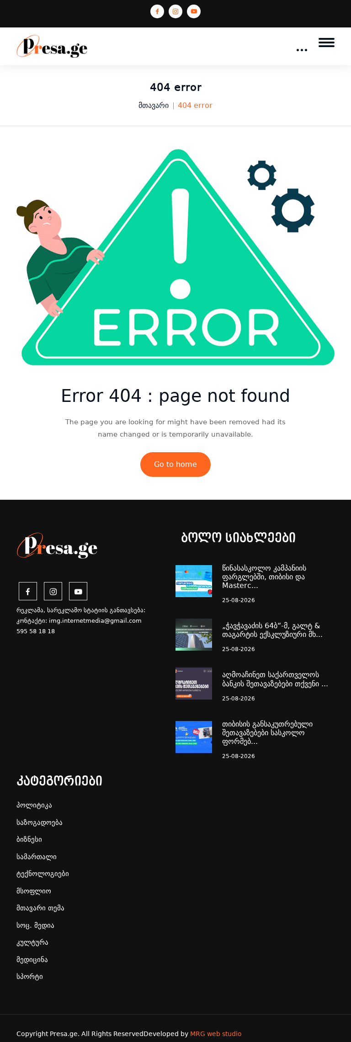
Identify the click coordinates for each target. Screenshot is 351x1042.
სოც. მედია (35, 925)
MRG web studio (216, 1033)
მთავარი (153, 105)
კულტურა (32, 942)
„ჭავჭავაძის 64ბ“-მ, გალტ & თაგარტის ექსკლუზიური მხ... (272, 630)
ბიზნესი (29, 839)
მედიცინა (32, 960)
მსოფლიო (33, 891)
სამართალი (36, 857)
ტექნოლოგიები (42, 874)
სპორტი (29, 977)
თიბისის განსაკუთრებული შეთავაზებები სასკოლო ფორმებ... (267, 733)
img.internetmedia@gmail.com (95, 620)
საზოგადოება (39, 822)
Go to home (175, 464)
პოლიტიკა (34, 805)
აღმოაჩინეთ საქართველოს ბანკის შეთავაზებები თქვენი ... (275, 679)
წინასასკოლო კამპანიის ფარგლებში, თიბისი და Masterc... (264, 577)
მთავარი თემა (40, 908)
